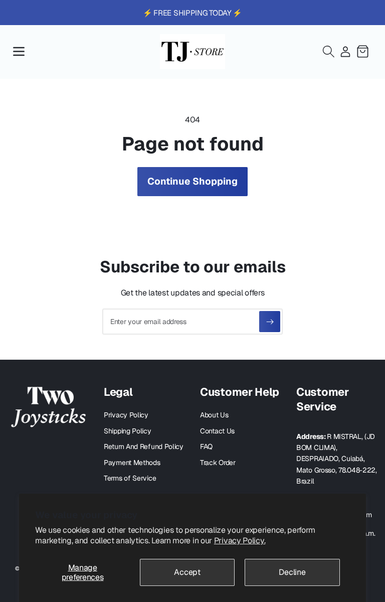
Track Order (218, 462)
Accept (187, 572)
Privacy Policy (126, 414)
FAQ (206, 446)
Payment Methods (132, 462)
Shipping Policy (127, 430)
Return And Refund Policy (143, 446)
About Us (214, 414)
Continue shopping (192, 181)
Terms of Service (130, 478)
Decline (292, 572)
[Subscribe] (269, 321)
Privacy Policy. (240, 540)
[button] (18, 52)
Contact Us (217, 430)
